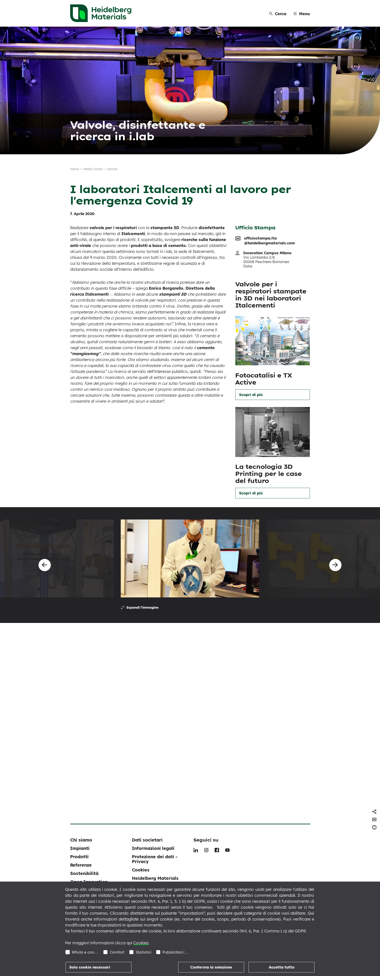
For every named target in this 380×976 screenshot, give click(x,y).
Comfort (117, 952)
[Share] (374, 811)
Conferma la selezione (211, 967)
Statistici (143, 952)
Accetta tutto (281, 967)
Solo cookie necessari (89, 967)
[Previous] (44, 565)
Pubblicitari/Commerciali (176, 952)
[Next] (335, 565)
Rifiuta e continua (85, 952)
